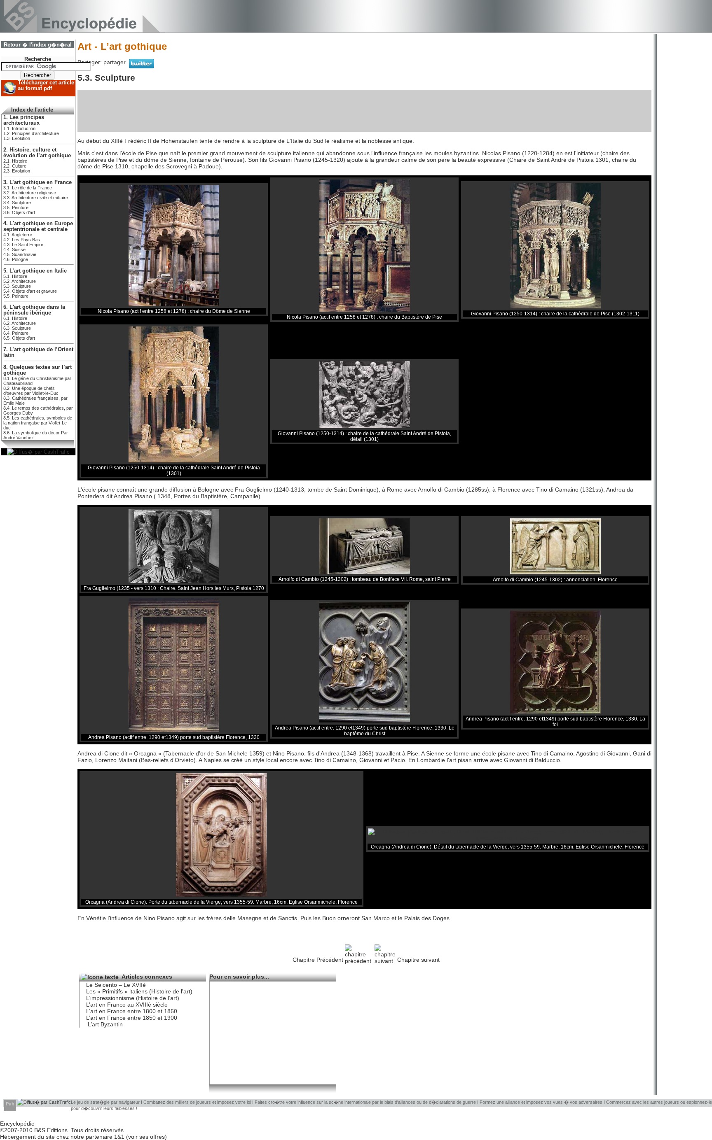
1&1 (120, 1136)
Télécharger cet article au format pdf (46, 85)
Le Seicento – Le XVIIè (116, 984)
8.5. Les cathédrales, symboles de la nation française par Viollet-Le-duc (37, 422)
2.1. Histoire (15, 161)
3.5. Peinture (15, 207)
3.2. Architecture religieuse (29, 192)
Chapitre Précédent (318, 959)
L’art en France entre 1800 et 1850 (131, 1011)
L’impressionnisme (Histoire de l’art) (132, 998)
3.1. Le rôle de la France (27, 187)
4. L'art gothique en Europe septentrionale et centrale (38, 226)
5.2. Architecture (19, 281)
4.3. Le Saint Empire (23, 244)
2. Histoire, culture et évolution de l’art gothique (37, 153)
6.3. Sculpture (17, 328)
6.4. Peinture (15, 333)
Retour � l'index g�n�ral (38, 45)
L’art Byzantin (104, 1024)
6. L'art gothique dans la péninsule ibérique (34, 310)
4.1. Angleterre (17, 234)
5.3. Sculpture (17, 286)
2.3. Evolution (16, 170)
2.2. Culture (14, 165)
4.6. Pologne (15, 259)
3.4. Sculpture (17, 202)
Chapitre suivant (418, 959)
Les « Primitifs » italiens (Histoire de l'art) (139, 991)
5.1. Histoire (15, 276)
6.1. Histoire (15, 318)
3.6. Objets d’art (19, 212)
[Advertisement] (365, 110)
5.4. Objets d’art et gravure (30, 291)
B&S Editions (51, 1130)
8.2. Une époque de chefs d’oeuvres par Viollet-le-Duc (31, 391)
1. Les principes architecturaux (23, 120)
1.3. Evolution (16, 138)
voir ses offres (146, 1136)
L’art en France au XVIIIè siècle (127, 1004)
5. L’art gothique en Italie (35, 271)
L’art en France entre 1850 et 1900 (131, 1017)
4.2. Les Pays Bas (21, 239)
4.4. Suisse (14, 249)
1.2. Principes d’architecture (31, 133)
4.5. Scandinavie (19, 254)
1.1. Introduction (19, 128)
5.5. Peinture (15, 296)
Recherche (37, 59)
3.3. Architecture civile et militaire (35, 197)
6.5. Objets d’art (19, 338)
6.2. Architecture (19, 323)
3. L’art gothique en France (37, 182)
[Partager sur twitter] (141, 66)
